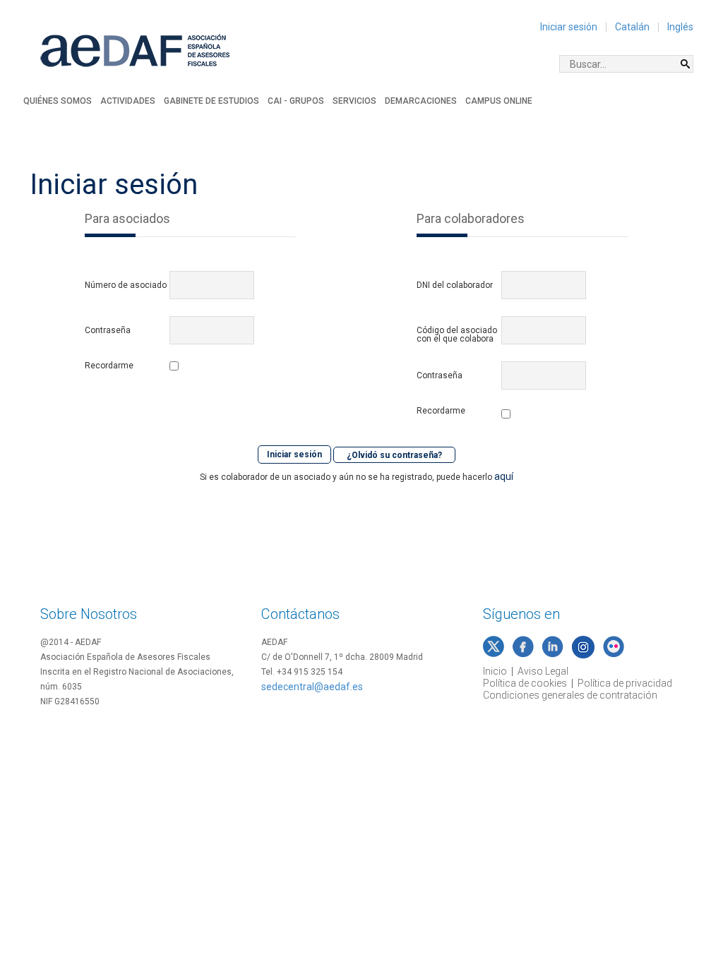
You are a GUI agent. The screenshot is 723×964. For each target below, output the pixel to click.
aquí (503, 476)
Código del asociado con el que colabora (457, 334)
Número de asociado (126, 285)
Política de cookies (525, 683)
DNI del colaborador (455, 285)
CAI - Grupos (296, 101)
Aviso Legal (543, 671)
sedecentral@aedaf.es (312, 686)
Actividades (127, 101)
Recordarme (109, 365)
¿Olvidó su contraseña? (394, 454)
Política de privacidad (625, 683)
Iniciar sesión (568, 26)
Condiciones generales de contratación (570, 695)
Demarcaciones (421, 101)
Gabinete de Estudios (211, 101)
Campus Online (498, 101)
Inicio (495, 671)
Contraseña (108, 330)
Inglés (680, 26)
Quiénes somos (57, 101)
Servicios (354, 101)
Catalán (632, 26)
